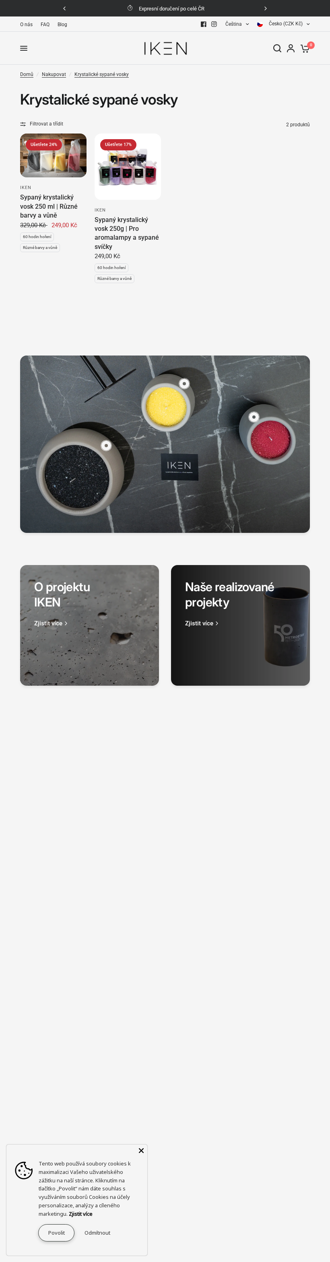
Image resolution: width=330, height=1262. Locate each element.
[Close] (141, 1151)
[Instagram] (214, 24)
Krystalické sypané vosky (101, 74)
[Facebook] (203, 24)
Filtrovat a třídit (46, 124)
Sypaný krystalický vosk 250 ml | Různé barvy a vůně (49, 206)
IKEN (25, 187)
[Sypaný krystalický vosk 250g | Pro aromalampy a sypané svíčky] (128, 167)
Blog (62, 24)
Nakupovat (54, 74)
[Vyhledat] (277, 48)
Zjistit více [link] (48, 624)
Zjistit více (81, 1213)
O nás (26, 24)
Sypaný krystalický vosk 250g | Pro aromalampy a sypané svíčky (127, 233)
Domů (26, 74)
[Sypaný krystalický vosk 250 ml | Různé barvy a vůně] (53, 156)
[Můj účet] (290, 48)
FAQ (45, 24)
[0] (303, 48)
